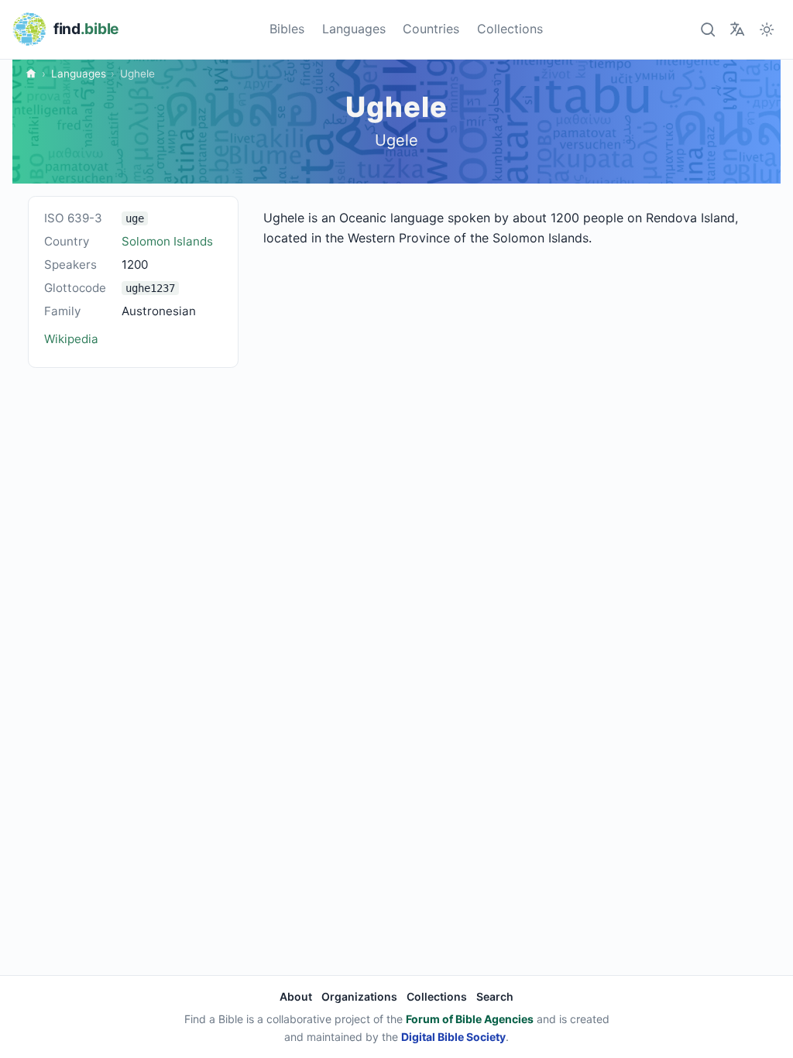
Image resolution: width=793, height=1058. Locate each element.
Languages (354, 28)
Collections (510, 28)
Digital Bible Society (453, 1036)
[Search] (707, 29)
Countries (431, 28)
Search (494, 996)
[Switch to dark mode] (767, 29)
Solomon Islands (167, 241)
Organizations (359, 996)
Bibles (286, 28)
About (296, 996)
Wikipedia (71, 338)
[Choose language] (736, 29)
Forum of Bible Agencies (470, 1018)
